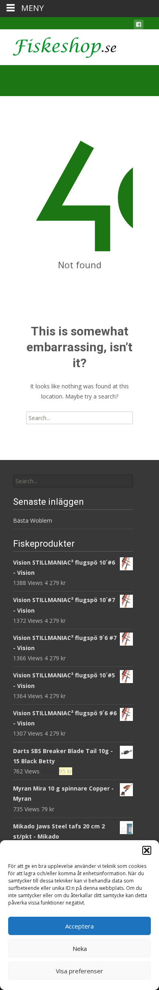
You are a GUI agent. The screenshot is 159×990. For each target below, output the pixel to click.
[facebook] (139, 26)
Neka (80, 948)
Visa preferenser (79, 971)
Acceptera (79, 926)
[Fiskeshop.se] (58, 45)
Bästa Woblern (32, 520)
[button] (147, 850)
